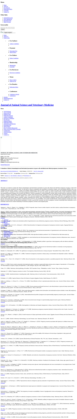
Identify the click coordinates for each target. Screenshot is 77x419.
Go (16, 245)
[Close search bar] (1, 31)
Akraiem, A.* (7, 175)
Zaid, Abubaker (14, 175)
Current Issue (7, 130)
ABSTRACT (4, 180)
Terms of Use (13, 81)
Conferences (13, 95)
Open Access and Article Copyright (12, 129)
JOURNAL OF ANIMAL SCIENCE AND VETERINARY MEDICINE (19, 152)
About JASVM (7, 113)
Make (7, 22)
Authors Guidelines (14, 43)
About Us (6, 219)
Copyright (6, 10)
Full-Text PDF (4, 185)
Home (5, 5)
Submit (8, 17)
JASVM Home (7, 111)
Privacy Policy (13, 80)
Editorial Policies (8, 121)
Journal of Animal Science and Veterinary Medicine (27, 105)
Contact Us (6, 12)
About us (6, 6)
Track (8, 19)
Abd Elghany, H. (27, 175)
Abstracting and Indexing (10, 123)
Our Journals (7, 7)
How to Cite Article (5, 183)
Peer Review (7, 119)
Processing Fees (13, 51)
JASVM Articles (8, 132)
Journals (6, 222)
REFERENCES (5, 204)
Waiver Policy (13, 52)
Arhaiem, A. (19, 175)
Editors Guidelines (14, 58)
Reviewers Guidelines (15, 72)
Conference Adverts (14, 94)
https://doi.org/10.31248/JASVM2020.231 (9, 171)
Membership (13, 65)
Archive (5, 133)
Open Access (7, 221)
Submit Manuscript (5, 164)
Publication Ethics (8, 9)
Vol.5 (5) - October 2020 (38, 171)
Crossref (3, 218)
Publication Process (8, 115)
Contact (5, 225)
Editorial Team (7, 114)
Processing (7, 20)
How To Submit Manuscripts (10, 128)
